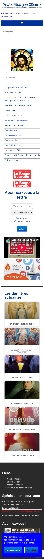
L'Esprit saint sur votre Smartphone (18, 501)
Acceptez (31, 550)
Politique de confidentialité (19, 487)
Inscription (23, 218)
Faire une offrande (13, 92)
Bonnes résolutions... (14, 135)
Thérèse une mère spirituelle (18, 105)
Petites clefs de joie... (15, 125)
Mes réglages (13, 550)
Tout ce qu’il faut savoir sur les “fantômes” (22, 351)
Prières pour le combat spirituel (22, 429)
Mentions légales (15, 484)
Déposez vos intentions (16, 87)
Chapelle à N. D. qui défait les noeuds (22, 155)
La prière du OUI (12, 150)
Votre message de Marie (16, 120)
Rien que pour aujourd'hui (17, 100)
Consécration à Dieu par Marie (22, 455)
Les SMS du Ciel (12, 145)
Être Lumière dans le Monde (22, 378)
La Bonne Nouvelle (10, 508)
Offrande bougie (12, 160)
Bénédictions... (11, 130)
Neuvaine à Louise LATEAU (22, 404)
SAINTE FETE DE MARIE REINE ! (22, 324)
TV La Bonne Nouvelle (12, 504)
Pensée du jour (12, 140)
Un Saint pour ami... (14, 115)
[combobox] (22, 31)
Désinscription (23, 221)
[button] (22, 22)
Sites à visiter (13, 482)
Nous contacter (14, 479)
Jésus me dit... (11, 110)
